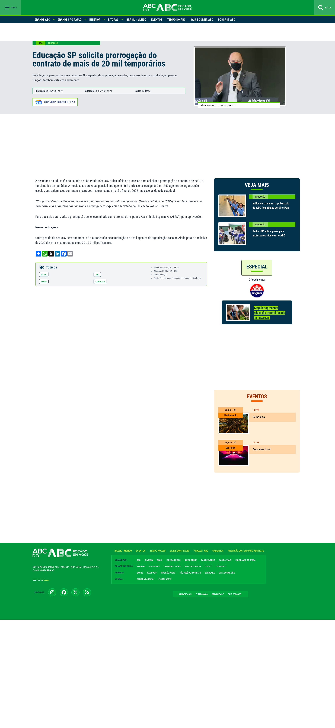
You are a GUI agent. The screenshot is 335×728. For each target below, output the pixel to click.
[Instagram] (52, 592)
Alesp (44, 281)
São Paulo (221, 566)
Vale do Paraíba (227, 573)
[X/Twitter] (75, 592)
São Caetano (225, 560)
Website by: (41, 580)
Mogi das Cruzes (193, 566)
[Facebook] (64, 592)
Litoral (113, 19)
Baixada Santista (145, 579)
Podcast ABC (226, 19)
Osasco (208, 566)
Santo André (191, 560)
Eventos (156, 19)
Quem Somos (202, 594)
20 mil (44, 274)
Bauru (140, 573)
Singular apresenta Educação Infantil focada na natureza (269, 312)
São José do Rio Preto (190, 573)
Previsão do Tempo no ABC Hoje (246, 550)
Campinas (152, 573)
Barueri (141, 566)
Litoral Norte (164, 579)
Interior (94, 19)
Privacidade (218, 594)
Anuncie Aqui (185, 594)
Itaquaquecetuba (172, 566)
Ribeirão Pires (173, 560)
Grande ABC (42, 19)
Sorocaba (210, 573)
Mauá (159, 560)
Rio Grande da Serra (245, 560)
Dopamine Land (261, 449)
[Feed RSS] (87, 592)
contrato (100, 281)
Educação (53, 43)
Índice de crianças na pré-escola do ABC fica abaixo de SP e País (271, 205)
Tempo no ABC (176, 19)
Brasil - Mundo (136, 19)
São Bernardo (208, 560)
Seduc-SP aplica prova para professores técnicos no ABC (269, 233)
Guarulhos (154, 566)
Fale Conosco (234, 594)
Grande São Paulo (70, 19)
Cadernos (218, 550)
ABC (41, 43)
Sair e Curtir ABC (201, 19)
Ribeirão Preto (168, 573)
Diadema (149, 560)
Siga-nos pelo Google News (59, 102)
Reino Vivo (259, 417)
